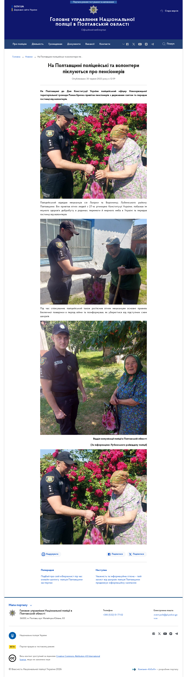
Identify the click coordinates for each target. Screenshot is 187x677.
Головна (16, 57)
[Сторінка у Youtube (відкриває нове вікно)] (140, 44)
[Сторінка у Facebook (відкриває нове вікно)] (127, 44)
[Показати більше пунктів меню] (123, 44)
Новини (29, 57)
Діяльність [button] (38, 44)
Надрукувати (52, 554)
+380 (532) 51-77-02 (113, 615)
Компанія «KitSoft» (147, 669)
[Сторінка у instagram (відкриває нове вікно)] (146, 44)
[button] (21, 605)
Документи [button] (73, 44)
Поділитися (117, 554)
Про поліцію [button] (20, 44)
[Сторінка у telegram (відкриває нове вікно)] (152, 44)
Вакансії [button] (90, 44)
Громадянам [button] (55, 44)
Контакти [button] (104, 44)
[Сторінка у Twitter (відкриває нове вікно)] (133, 44)
